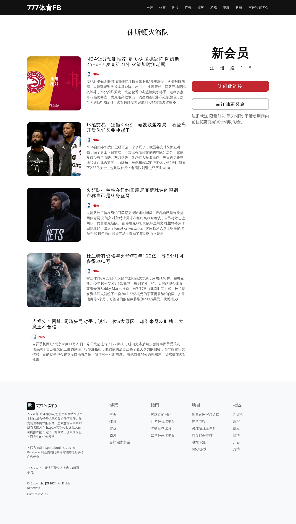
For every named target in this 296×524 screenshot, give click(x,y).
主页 (112, 414)
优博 (236, 435)
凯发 (236, 428)
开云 (236, 442)
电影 (226, 7)
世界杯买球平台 (163, 421)
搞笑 (200, 7)
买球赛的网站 (161, 414)
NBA (96, 74)
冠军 (236, 421)
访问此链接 (230, 86)
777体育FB (44, 7)
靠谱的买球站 (202, 435)
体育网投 (199, 421)
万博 (236, 449)
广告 (188, 7)
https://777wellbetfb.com (63, 427)
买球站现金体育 (204, 428)
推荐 (149, 7)
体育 (162, 7)
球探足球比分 (161, 428)
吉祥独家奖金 (258, 7)
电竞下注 (199, 442)
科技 (239, 7)
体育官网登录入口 (206, 414)
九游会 (238, 414)
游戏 (213, 7)
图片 (175, 7)
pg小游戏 (199, 449)
